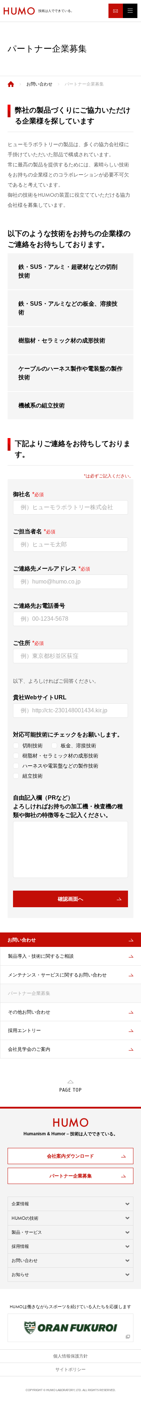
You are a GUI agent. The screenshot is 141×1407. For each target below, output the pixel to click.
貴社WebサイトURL (40, 697)
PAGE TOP (70, 1090)
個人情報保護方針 (70, 1356)
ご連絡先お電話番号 (39, 606)
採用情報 (20, 1246)
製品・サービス (27, 1232)
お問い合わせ (25, 1260)
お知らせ (20, 1274)
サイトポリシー (70, 1369)
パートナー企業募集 (71, 1176)
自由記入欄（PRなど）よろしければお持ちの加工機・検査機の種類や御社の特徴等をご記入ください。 (68, 806)
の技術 (25, 1218)
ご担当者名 (27, 531)
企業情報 (20, 1203)
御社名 (21, 494)
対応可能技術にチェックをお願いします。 (68, 734)
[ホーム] (11, 84)
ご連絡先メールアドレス (45, 568)
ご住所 (21, 643)
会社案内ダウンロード (70, 1156)
